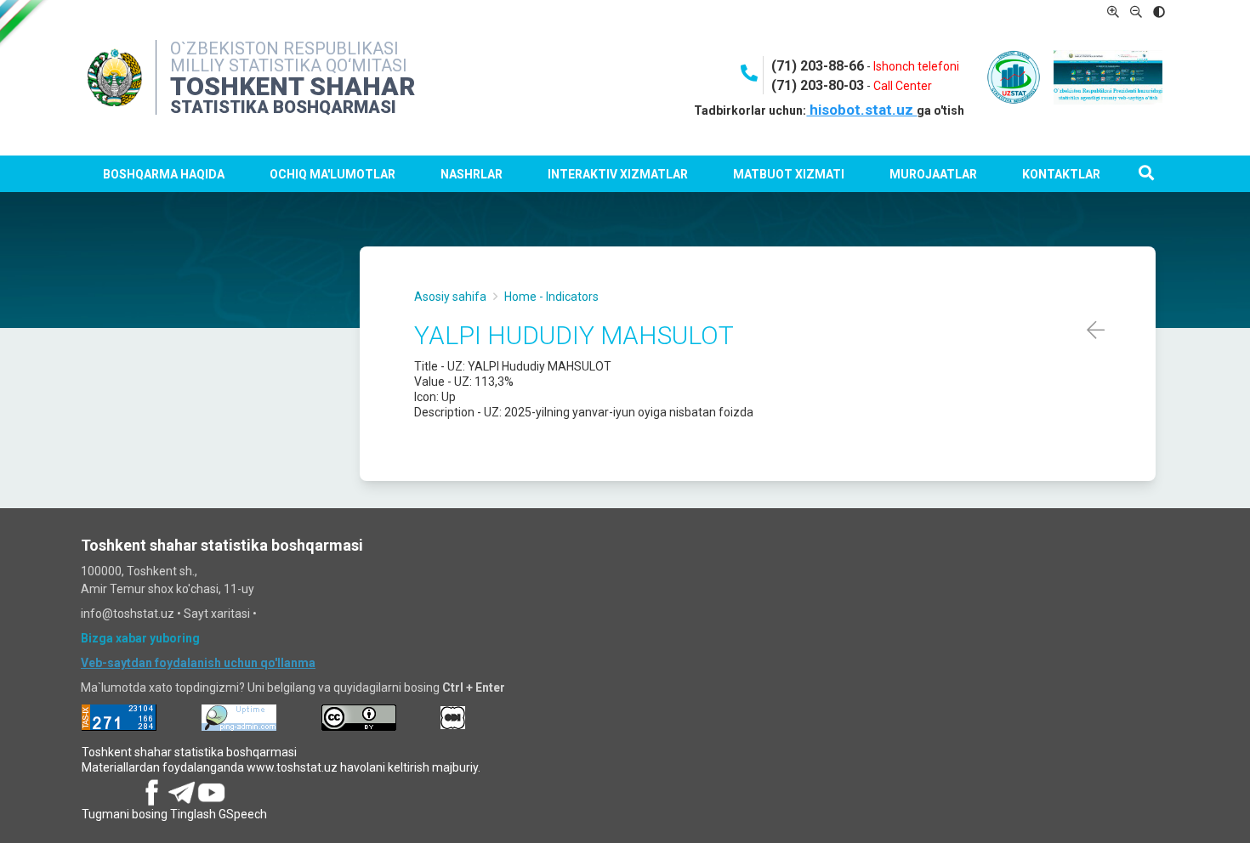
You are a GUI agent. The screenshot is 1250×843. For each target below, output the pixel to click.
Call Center (902, 86)
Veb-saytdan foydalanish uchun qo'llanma (198, 663)
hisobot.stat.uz (861, 109)
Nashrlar (471, 174)
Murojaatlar (933, 174)
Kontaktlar (1061, 174)
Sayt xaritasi (217, 613)
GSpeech (243, 814)
